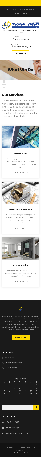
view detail (19, 173)
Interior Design (20, 265)
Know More (20, 337)
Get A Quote (20, 53)
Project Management (20, 209)
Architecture (20, 153)
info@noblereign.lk (22, 47)
